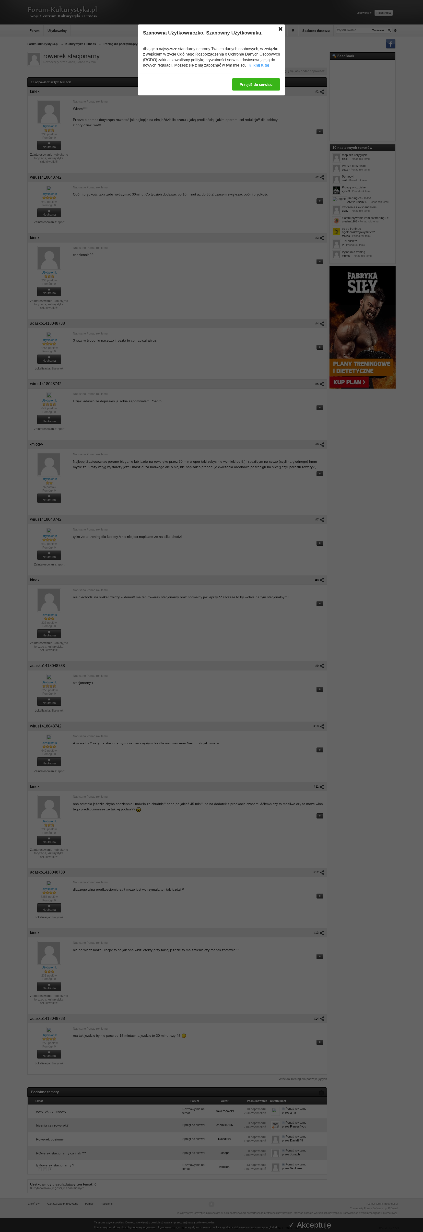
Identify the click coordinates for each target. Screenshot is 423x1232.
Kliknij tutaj (258, 65)
